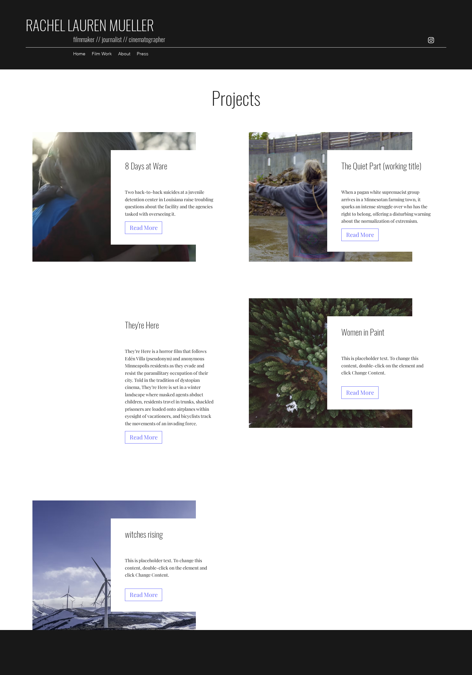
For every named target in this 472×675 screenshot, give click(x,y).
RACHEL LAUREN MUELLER (91, 24)
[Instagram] (431, 40)
